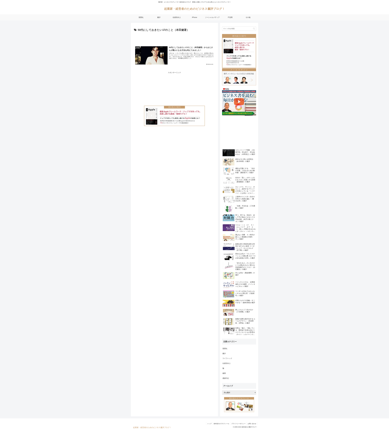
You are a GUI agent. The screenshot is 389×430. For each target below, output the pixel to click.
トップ (209, 423)
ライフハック (227, 358)
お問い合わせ (252, 423)
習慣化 (224, 348)
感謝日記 (225, 378)
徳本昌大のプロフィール (221, 423)
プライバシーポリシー (238, 423)
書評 (224, 353)
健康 (224, 373)
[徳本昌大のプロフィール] (239, 404)
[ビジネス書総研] (239, 101)
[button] (254, 28)
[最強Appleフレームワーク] (174, 116)
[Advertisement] (174, 37)
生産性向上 (226, 363)
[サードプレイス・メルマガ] (239, 77)
